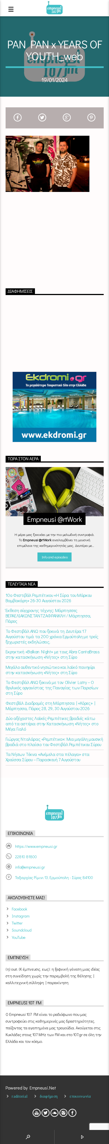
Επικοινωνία (80, 1096)
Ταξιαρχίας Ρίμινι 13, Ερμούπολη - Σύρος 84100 (54, 877)
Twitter (17, 923)
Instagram (21, 916)
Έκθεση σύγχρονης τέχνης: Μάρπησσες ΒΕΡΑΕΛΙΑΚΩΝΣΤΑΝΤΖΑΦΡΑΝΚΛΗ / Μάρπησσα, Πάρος (48, 616)
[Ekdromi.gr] (55, 407)
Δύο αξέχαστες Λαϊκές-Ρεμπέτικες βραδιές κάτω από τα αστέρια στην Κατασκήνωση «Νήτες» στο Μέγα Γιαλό (52, 723)
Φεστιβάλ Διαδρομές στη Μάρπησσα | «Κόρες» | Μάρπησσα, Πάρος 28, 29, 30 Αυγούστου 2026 (50, 705)
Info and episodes (54, 556)
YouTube (18, 937)
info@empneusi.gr (30, 867)
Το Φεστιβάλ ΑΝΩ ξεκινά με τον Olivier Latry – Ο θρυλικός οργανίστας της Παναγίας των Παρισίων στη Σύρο (52, 687)
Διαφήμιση (49, 1096)
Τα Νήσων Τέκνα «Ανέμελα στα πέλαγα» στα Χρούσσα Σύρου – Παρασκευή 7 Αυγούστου (47, 756)
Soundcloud (22, 930)
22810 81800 (26, 856)
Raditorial (19, 1096)
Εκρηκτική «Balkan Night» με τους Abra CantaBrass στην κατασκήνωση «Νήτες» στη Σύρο (53, 654)
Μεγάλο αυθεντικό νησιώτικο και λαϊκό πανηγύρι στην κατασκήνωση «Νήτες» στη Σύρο (50, 669)
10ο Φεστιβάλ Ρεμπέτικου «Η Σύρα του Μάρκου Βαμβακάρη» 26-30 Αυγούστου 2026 (49, 597)
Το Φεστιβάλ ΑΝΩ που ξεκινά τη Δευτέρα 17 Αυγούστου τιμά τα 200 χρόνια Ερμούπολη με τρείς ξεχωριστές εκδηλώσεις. (52, 636)
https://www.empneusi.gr (36, 846)
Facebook (19, 909)
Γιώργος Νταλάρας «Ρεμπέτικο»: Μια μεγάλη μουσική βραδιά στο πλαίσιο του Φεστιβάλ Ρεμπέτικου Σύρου (54, 741)
